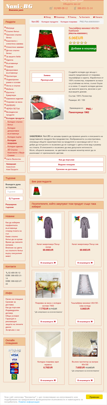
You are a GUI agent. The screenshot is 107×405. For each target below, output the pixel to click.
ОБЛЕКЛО (10, 105)
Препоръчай (47, 79)
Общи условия (12, 315)
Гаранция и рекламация (11, 320)
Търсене (15, 198)
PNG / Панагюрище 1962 (80, 110)
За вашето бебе (13, 56)
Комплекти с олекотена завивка (14, 42)
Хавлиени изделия (14, 98)
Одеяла (9, 59)
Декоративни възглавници (12, 71)
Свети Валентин (13, 158)
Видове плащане (66, 164)
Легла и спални (13, 85)
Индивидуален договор (12, 311)
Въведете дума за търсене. (13, 185)
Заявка (47, 75)
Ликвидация (11, 164)
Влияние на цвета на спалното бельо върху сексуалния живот (14, 251)
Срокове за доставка (11, 303)
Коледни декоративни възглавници (13, 130)
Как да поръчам (13, 307)
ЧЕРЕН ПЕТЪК (13, 108)
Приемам (94, 397)
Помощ (72, 17)
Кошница (60, 17)
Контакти (85, 17)
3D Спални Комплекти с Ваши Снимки (16, 152)
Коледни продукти (15, 118)
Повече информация (29, 401)
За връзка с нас (13, 329)
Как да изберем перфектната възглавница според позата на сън (14, 228)
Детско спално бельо (12, 51)
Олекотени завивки (15, 46)
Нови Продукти (12, 169)
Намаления (10, 166)
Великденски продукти (12, 113)
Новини (10, 216)
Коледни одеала (15, 146)
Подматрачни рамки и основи (13, 81)
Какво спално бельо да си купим (14, 238)
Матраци (10, 27)
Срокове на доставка (66, 169)
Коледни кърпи (14, 136)
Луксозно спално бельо (13, 36)
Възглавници (12, 63)
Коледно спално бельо (15, 123)
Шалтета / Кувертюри (11, 93)
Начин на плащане (14, 298)
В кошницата (47, 262)
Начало (98, 17)
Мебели (9, 88)
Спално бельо (12, 31)
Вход (48, 17)
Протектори (11, 76)
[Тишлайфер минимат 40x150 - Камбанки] (47, 44)
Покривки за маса (14, 101)
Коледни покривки (12, 141)
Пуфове (9, 66)
